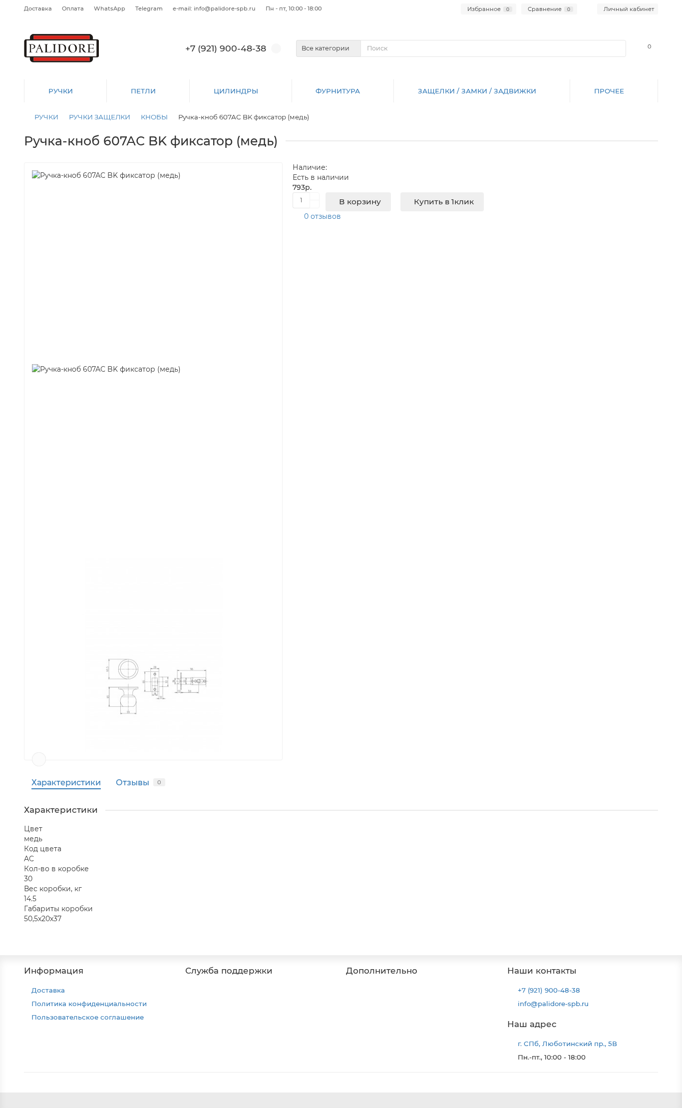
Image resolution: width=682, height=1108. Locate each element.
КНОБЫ (154, 117)
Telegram (149, 8)
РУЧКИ (60, 91)
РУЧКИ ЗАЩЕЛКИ (99, 117)
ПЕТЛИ (143, 91)
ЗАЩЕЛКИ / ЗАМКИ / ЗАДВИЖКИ (477, 91)
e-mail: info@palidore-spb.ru (214, 8)
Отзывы (138, 782)
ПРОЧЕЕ (609, 91)
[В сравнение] (39, 759)
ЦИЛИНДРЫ (236, 91)
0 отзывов (322, 216)
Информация (53, 971)
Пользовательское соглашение (87, 1017)
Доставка (38, 8)
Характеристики (66, 782)
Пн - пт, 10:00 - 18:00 (294, 8)
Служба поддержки (229, 971)
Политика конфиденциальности (89, 1004)
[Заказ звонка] (662, 1081)
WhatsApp (109, 8)
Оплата (73, 8)
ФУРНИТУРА (338, 91)
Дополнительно (381, 971)
